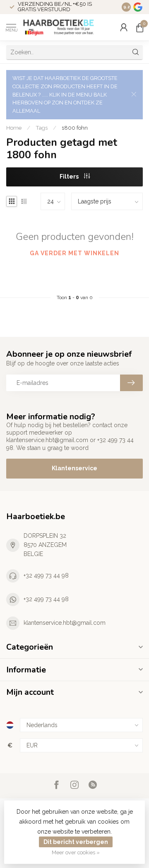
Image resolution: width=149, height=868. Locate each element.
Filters (70, 176)
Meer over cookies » (76, 852)
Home (14, 127)
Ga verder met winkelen (74, 253)
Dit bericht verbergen (75, 842)
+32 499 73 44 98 (46, 575)
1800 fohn (75, 127)
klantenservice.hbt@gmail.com (65, 622)
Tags (42, 127)
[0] (139, 27)
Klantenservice (74, 468)
